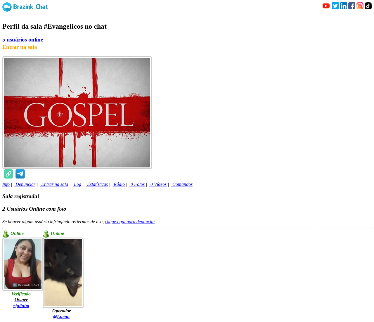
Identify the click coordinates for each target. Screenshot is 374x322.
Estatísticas (97, 184)
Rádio (118, 184)
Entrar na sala (19, 47)
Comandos (182, 184)
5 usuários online (22, 40)
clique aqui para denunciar (130, 221)
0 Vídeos (158, 184)
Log (77, 184)
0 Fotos (137, 184)
